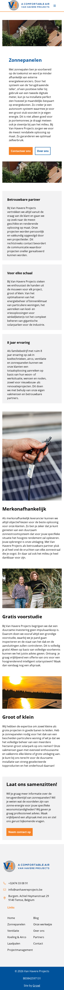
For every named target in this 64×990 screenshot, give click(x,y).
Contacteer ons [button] (21, 151)
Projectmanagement (20, 950)
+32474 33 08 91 (18, 883)
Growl (36, 985)
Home (11, 918)
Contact (38, 943)
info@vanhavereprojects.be (25, 889)
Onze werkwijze (42, 924)
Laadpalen (13, 943)
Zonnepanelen (16, 924)
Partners (38, 937)
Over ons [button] (43, 151)
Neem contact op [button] (19, 832)
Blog (36, 918)
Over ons (38, 931)
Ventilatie (13, 931)
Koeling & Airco (16, 937)
